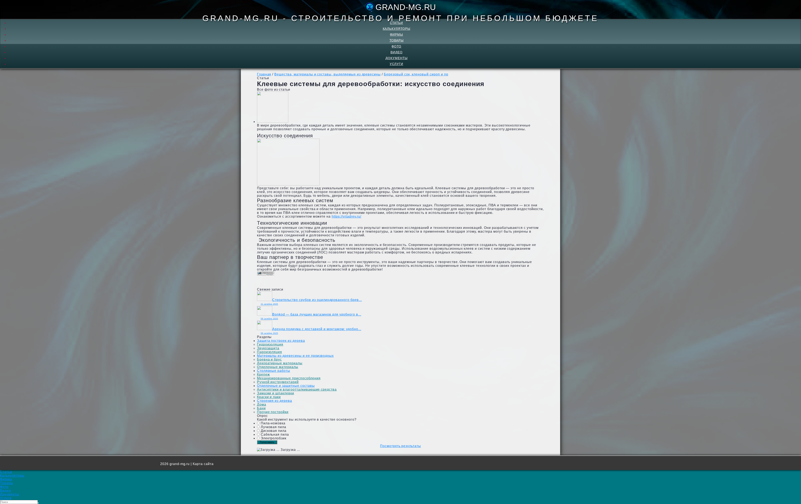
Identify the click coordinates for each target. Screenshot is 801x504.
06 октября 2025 (269, 333)
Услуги (396, 64)
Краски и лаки (269, 397)
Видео (396, 52)
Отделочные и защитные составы (286, 385)
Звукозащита (268, 348)
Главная (264, 74)
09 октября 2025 (269, 319)
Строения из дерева (274, 400)
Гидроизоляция (270, 344)
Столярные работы (273, 370)
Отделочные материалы (277, 367)
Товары (396, 40)
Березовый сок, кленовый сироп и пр (416, 74)
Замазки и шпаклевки (275, 393)
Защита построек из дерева (281, 340)
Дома (261, 404)
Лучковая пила (273, 427)
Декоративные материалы (279, 363)
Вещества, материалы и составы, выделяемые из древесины (327, 74)
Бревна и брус (269, 359)
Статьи (396, 23)
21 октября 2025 (269, 304)
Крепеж (263, 374)
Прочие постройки (272, 412)
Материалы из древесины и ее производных (295, 355)
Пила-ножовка (273, 423)
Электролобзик (273, 438)
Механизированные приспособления (289, 378)
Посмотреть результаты (400, 446)
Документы (396, 58)
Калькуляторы (397, 28)
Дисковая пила (273, 431)
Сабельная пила (275, 434)
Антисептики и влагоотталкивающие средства (297, 389)
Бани (261, 408)
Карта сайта (203, 464)
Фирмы (396, 34)
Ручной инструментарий (278, 382)
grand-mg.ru (405, 7)
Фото (396, 46)
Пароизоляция (269, 352)
